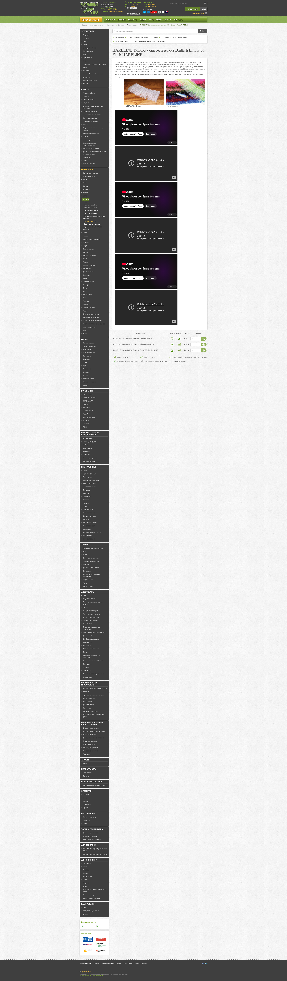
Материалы (111, 25)
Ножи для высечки (89, 483)
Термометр (87, 670)
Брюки (85, 61)
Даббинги (86, 189)
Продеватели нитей (90, 522)
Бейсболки (86, 77)
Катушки (86, 103)
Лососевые (87, 349)
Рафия (85, 262)
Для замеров (87, 636)
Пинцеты (86, 519)
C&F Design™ (88, 401)
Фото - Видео (155, 20)
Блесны (85, 866)
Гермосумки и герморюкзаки (93, 695)
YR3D (85, 427)
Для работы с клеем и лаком (93, 738)
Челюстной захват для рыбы (93, 674)
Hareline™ (86, 407)
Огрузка (85, 160)
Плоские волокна (90, 213)
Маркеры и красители (91, 561)
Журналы (86, 820)
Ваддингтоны (87, 438)
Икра (84, 330)
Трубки (85, 445)
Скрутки (85, 311)
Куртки (85, 41)
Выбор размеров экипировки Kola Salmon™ (150, 41)
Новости (110, 20)
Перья (85, 179)
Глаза (85, 233)
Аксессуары (87, 529)
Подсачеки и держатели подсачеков (91, 628)
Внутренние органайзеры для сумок (93, 716)
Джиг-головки (87, 876)
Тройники (86, 455)
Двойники (86, 451)
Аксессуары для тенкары (92, 839)
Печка (85, 763)
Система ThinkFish (89, 398)
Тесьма (85, 304)
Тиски (85, 470)
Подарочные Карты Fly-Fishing (94, 785)
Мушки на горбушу (89, 346)
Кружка (85, 808)
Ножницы (86, 493)
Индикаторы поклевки (91, 148)
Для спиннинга (89, 860)
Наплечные (87, 708)
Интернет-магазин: (108, 2)
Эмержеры (87, 369)
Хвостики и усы (88, 281)
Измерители (87, 535)
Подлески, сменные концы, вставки (93, 129)
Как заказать (119, 37)
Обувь (85, 44)
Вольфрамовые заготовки (92, 320)
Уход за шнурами (89, 164)
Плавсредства (89, 769)
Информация (88, 813)
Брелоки (86, 795)
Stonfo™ (86, 420)
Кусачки (85, 607)
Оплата (129, 37)
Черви (85, 333)
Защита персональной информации (91, 976)
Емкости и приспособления (93, 548)
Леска (85, 886)
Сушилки (86, 667)
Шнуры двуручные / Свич (92, 115)
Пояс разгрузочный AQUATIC (93, 661)
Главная (84, 25)
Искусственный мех (91, 205)
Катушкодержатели (90, 741)
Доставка (154, 37)
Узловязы (86, 500)
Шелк (85, 196)
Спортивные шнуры (90, 118)
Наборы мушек (88, 343)
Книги (85, 823)
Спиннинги (87, 863)
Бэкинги (85, 124)
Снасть (85, 89)
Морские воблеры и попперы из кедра (94, 890)
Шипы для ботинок (89, 48)
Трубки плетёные (89, 307)
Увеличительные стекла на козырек (92, 603)
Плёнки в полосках (89, 255)
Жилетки (86, 38)
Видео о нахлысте (89, 817)
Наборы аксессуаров (90, 611)
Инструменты (88, 467)
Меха (85, 183)
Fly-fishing (86, 404)
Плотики (86, 776)
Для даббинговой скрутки (92, 532)
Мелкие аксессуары (90, 80)
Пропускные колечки (90, 751)
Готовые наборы (89, 93)
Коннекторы (87, 140)
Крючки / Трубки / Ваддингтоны (90, 434)
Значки (85, 801)
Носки (85, 67)
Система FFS (87, 394)
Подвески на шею (89, 599)
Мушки (143, 20)
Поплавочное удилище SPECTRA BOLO (95, 850)
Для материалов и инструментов (95, 688)
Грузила (85, 873)
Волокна (121, 25)
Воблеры (86, 870)
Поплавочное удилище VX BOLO (95, 854)
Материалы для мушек (91, 911)
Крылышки (86, 275)
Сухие (85, 362)
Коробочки (87, 391)
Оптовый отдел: (149, 2)
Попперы (86, 285)
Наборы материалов (90, 173)
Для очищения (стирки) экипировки (91, 575)
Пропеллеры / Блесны (91, 317)
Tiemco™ (86, 424)
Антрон (86, 202)
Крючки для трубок (89, 441)
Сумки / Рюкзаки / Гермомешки (90, 684)
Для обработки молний (91, 568)
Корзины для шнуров (90, 620)
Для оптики (87, 571)
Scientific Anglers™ (89, 417)
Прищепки (86, 490)
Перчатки (86, 71)
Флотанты (86, 564)
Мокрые (85, 375)
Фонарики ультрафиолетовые (93, 632)
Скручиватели (88, 509)
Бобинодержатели (89, 487)
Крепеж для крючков (90, 458)
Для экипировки (88, 705)
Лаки (84, 551)
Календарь (87, 804)
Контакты (178, 20)
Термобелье (87, 57)
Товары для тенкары (92, 829)
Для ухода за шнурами (91, 558)
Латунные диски (88, 249)
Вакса (85, 555)
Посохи (85, 652)
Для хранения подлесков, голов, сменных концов (94, 153)
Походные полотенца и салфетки (91, 656)
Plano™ (85, 414)
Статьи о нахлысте (127, 20)
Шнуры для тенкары (90, 836)
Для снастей (87, 701)
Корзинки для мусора (90, 474)
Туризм (85, 760)
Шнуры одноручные (90, 111)
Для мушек (87, 645)
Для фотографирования (91, 639)
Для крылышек (88, 272)
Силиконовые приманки (91, 898)
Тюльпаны (86, 754)
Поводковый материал (91, 133)
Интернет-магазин (91, 20)
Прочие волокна (132, 25)
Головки (85, 236)
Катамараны (87, 773)
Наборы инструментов (91, 480)
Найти (203, 31)
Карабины (86, 157)
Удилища (86, 96)
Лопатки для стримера (91, 314)
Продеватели (87, 664)
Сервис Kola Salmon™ (123, 41)
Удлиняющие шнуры (90, 121)
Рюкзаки (86, 692)
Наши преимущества (179, 37)
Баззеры (86, 372)
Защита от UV (88, 580)
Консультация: (130, 10)
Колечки (86, 136)
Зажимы (86, 503)
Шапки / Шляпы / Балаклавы (93, 74)
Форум (168, 20)
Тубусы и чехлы (88, 99)
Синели (85, 186)
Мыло (85, 583)
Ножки (85, 278)
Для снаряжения (89, 698)
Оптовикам (165, 37)
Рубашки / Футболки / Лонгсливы (95, 64)
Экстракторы (87, 677)
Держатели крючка (89, 734)
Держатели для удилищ (91, 617)
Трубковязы (87, 496)
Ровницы (86, 301)
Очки (84, 595)
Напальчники (87, 624)
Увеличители (87, 477)
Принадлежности (89, 461)
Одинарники (87, 448)
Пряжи (85, 259)
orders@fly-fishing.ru (108, 8)
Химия (84, 545)
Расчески (86, 506)
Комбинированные (89, 539)
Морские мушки (88, 379)
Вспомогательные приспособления (89, 144)
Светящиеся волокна (92, 224)
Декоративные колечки (91, 728)
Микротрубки (87, 294)
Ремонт (85, 84)
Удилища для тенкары (91, 833)
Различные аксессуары (91, 614)
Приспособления (89, 526)
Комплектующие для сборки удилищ (92, 723)
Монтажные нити (89, 176)
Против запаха (88, 586)
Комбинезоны (88, 51)
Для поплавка (88, 845)
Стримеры (86, 359)
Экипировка (87, 31)
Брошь (85, 798)
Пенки (85, 288)
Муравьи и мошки (89, 382)
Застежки (86, 880)
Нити (84, 298)
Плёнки (85, 252)
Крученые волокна (91, 208)
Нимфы (85, 385)
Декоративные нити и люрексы (94, 731)
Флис (84, 54)
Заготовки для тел (89, 327)
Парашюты (87, 356)
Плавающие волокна (91, 210)
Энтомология (87, 642)
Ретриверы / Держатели (91, 649)
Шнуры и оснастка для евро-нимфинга (93, 107)
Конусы (85, 246)
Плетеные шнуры (89, 895)
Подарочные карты (91, 782)
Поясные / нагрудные (90, 711)
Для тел (85, 291)
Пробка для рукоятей (90, 747)
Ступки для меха (89, 513)
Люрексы (86, 192)
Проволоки (87, 268)
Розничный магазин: (133, 2)
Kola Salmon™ (88, 411)
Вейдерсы (86, 35)
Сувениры (86, 791)
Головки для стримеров (91, 239)
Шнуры (85, 914)
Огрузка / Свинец (89, 265)
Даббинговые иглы (89, 516)
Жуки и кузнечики (89, 353)
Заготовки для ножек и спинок (94, 324)
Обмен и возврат (141, 37)
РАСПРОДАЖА (88, 904)
